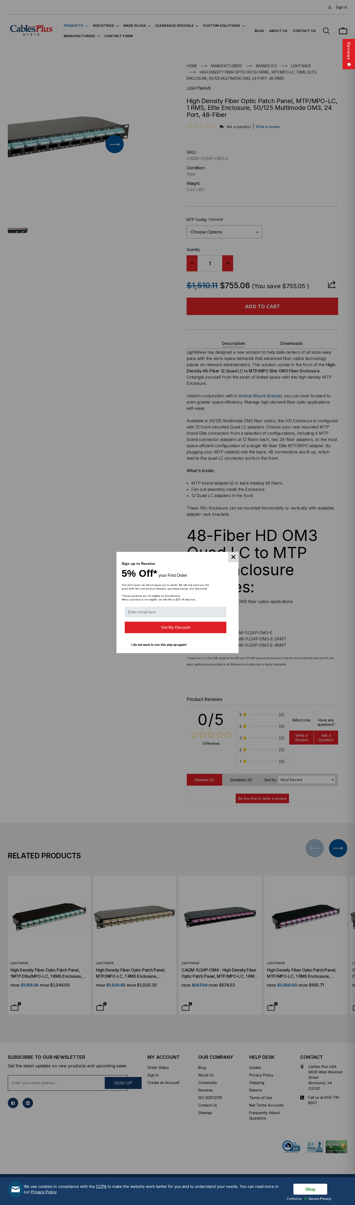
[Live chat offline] (15, 1189)
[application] (177, 1191)
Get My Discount (175, 627)
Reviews (348, 51)
